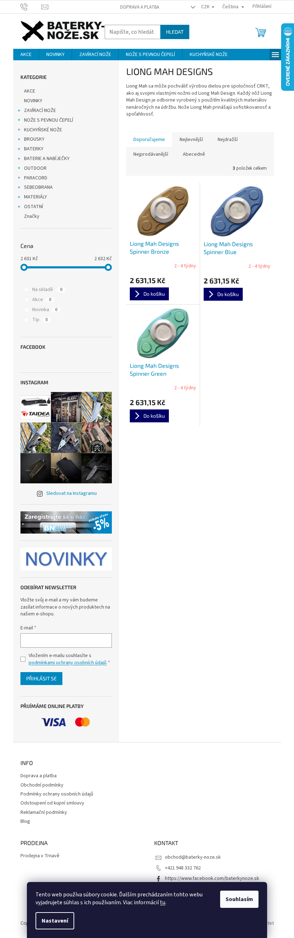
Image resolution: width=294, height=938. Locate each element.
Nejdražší (228, 139)
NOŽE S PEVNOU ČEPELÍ (48, 120)
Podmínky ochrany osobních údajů (56, 794)
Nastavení (55, 921)
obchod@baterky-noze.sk (193, 857)
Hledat (175, 32)
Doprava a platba (139, 7)
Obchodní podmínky (41, 785)
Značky (31, 216)
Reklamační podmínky (43, 812)
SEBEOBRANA (38, 187)
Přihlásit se (41, 678)
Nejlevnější (191, 139)
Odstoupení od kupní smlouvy (52, 803)
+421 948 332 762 (183, 868)
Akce (41, 299)
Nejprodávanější (150, 154)
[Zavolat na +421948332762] (31, 6)
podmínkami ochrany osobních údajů (67, 662)
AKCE (29, 91)
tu (162, 902)
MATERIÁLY (35, 197)
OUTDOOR (35, 168)
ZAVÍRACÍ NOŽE (40, 110)
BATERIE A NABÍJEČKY (47, 158)
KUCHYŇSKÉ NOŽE (43, 129)
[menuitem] (26, 54)
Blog (25, 821)
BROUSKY (34, 139)
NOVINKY (33, 100)
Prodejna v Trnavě (40, 856)
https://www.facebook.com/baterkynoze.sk (212, 878)
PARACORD (35, 178)
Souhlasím (239, 899)
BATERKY (33, 149)
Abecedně (194, 154)
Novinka (44, 309)
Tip (40, 319)
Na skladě (47, 289)
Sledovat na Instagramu (71, 493)
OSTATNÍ (33, 206)
